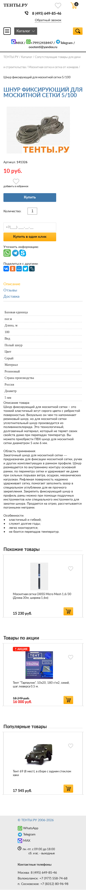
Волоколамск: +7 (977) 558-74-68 (42, 878)
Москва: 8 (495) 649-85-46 (37, 872)
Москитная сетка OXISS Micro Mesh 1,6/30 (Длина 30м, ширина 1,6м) (42, 596)
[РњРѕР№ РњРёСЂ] (19, 268)
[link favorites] (58, 6)
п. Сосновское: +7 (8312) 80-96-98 (43, 884)
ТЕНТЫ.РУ (10, 57)
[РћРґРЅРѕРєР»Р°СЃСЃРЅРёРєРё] (12, 268)
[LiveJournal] (32, 268)
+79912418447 (42, 43)
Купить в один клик (30, 236)
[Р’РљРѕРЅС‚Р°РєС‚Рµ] (6, 268)
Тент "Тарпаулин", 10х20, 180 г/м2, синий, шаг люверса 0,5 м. (41, 684)
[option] (43, 586)
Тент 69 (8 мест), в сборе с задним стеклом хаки (42, 773)
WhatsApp (30, 828)
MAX (19, 43)
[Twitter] (25, 268)
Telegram (66, 43)
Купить (30, 197)
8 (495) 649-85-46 (46, 13)
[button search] (78, 31)
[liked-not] (70, 568)
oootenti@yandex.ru (43, 47)
